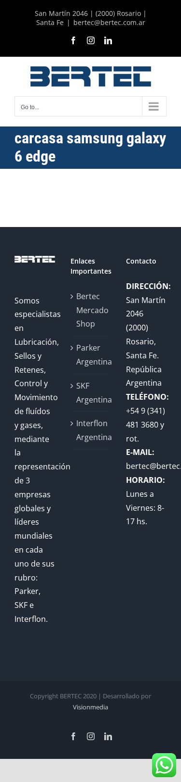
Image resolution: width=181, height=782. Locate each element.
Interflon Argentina (91, 430)
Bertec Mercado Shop (91, 310)
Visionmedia (90, 707)
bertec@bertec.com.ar (109, 22)
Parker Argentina (91, 354)
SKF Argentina (91, 392)
